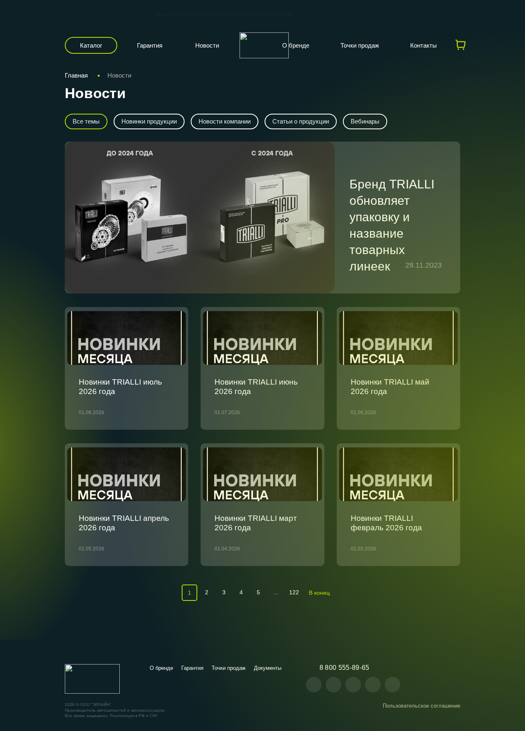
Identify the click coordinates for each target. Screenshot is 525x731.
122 (294, 592)
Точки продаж (359, 45)
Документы (267, 668)
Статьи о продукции (300, 121)
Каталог (91, 45)
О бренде (295, 45)
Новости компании (225, 121)
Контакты (423, 45)
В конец (319, 592)
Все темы (86, 121)
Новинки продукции (149, 121)
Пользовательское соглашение (421, 706)
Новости (207, 45)
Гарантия (149, 45)
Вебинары (365, 121)
